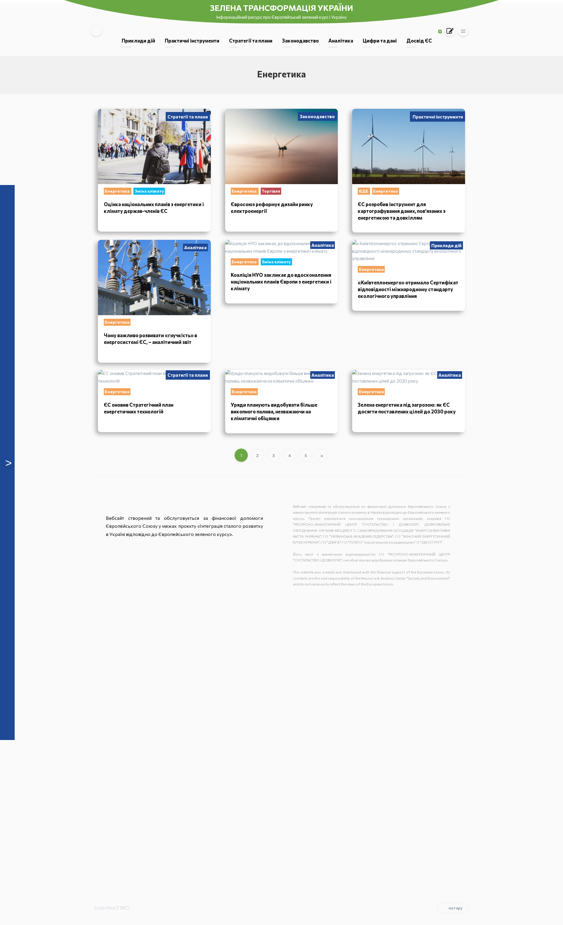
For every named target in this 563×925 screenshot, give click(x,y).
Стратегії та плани (250, 40)
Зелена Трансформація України (281, 8)
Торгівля (271, 191)
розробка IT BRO (111, 907)
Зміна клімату (149, 191)
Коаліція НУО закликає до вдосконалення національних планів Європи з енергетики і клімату (281, 281)
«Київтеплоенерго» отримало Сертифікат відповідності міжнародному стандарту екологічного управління (408, 289)
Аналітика (340, 40)
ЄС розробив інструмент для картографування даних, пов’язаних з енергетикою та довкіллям (401, 210)
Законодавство (300, 40)
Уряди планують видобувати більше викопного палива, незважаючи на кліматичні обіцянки (274, 411)
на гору (455, 908)
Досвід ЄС (419, 40)
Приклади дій (138, 40)
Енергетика (117, 191)
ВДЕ (364, 191)
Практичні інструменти (192, 40)
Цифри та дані (380, 40)
